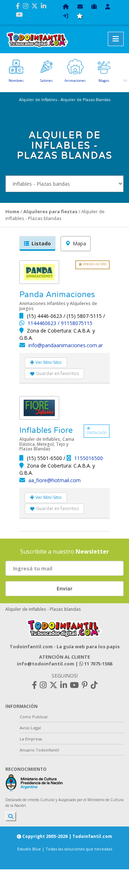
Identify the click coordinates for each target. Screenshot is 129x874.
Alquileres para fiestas (50, 211)
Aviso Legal (30, 727)
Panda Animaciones (57, 294)
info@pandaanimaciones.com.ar (65, 345)
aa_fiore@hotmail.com (54, 480)
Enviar (64, 588)
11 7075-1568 (97, 663)
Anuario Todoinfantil (39, 750)
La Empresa (31, 738)
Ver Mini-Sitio (48, 362)
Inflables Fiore (46, 430)
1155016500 (88, 458)
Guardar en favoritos (57, 373)
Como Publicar (34, 716)
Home (12, 211)
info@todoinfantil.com (45, 663)
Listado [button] (41, 243)
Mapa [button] (79, 243)
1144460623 (43, 323)
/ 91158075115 (75, 323)
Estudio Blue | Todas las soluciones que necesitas (64, 848)
